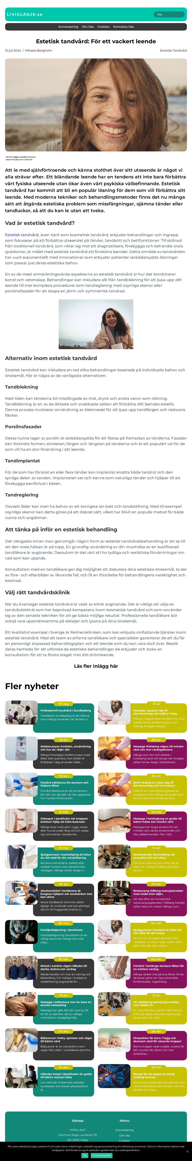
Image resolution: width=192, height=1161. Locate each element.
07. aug (64, 703)
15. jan (156, 995)
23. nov (156, 1067)
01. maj (63, 848)
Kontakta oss (123, 26)
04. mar (156, 923)
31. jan (64, 995)
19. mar (156, 884)
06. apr (63, 884)
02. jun (63, 776)
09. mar (63, 923)
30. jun (156, 739)
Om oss (88, 26)
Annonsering (68, 26)
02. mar (63, 959)
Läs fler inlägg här (96, 666)
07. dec (63, 1031)
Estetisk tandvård (173, 50)
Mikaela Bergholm (38, 50)
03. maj (156, 812)
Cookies (104, 26)
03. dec (156, 1031)
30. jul (64, 739)
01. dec (63, 1067)
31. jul (156, 703)
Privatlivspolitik (102, 1155)
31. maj (63, 812)
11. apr (156, 848)
